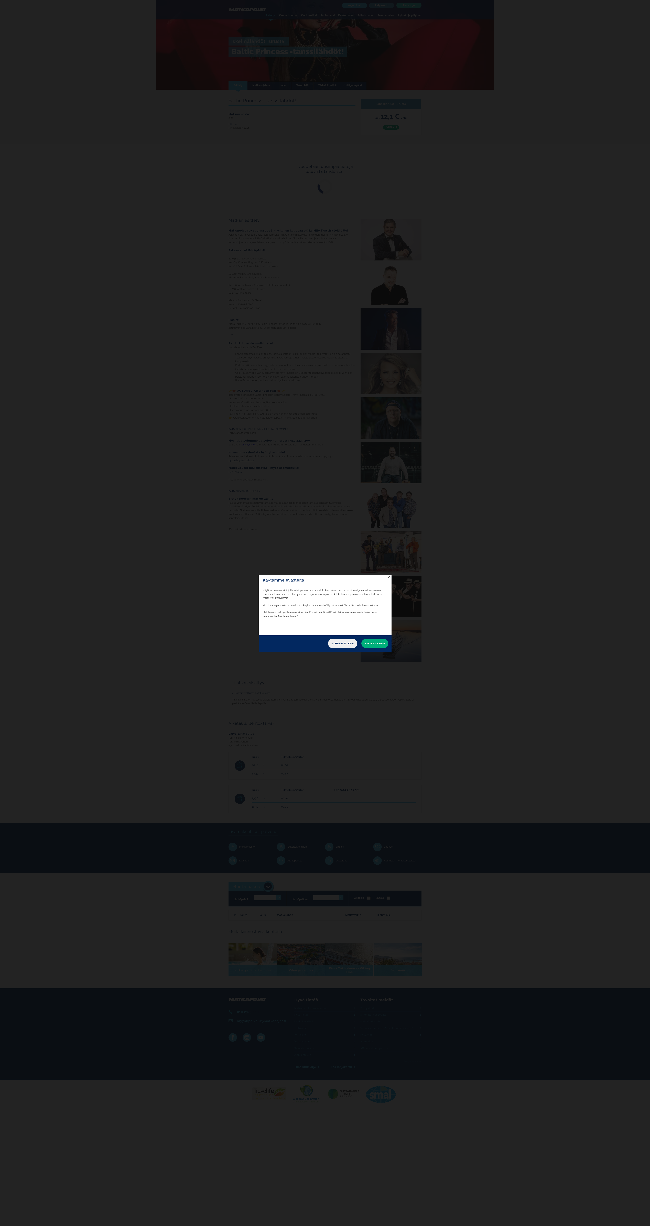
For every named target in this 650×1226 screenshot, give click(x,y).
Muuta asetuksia (342, 643)
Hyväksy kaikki (375, 643)
